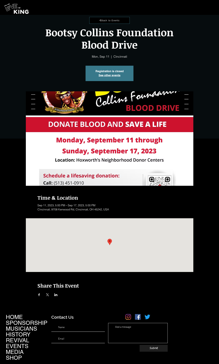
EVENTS (17, 346)
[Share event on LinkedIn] (55, 294)
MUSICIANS (21, 329)
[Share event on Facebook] (39, 294)
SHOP (14, 358)
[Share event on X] (47, 294)
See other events (109, 75)
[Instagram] (128, 317)
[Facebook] (138, 317)
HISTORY (18, 334)
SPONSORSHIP (26, 323)
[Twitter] (147, 317)
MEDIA (15, 352)
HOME (14, 317)
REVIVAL (17, 340)
